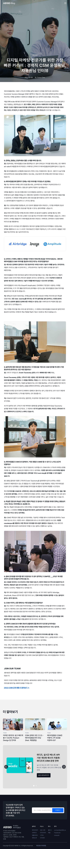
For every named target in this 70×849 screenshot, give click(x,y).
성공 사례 (42, 830)
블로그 (50, 830)
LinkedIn (57, 835)
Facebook (57, 833)
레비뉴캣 (34, 838)
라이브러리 (43, 833)
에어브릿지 (35, 830)
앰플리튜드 (35, 835)
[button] (65, 3)
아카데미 (42, 838)
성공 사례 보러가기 (43, 775)
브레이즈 (34, 833)
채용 (49, 833)
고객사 (42, 835)
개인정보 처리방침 (41, 845)
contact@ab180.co (60, 830)
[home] (9, 3)
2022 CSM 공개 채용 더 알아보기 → (16, 688)
